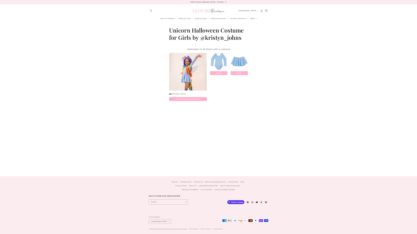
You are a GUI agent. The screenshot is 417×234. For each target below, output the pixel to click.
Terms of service (206, 229)
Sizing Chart (233, 182)
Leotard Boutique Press (208, 186)
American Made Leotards (225, 190)
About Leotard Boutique (230, 186)
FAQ (242, 182)
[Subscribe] (185, 202)
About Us (193, 186)
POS (167, 229)
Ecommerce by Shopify (179, 229)
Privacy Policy (181, 186)
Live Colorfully (206, 190)
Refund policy (194, 229)
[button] (151, 10)
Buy (219, 73)
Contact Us (198, 182)
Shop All (174, 182)
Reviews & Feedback (190, 190)
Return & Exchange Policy (215, 182)
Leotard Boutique (159, 229)
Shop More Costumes (188, 99)
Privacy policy (218, 229)
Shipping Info (185, 182)
